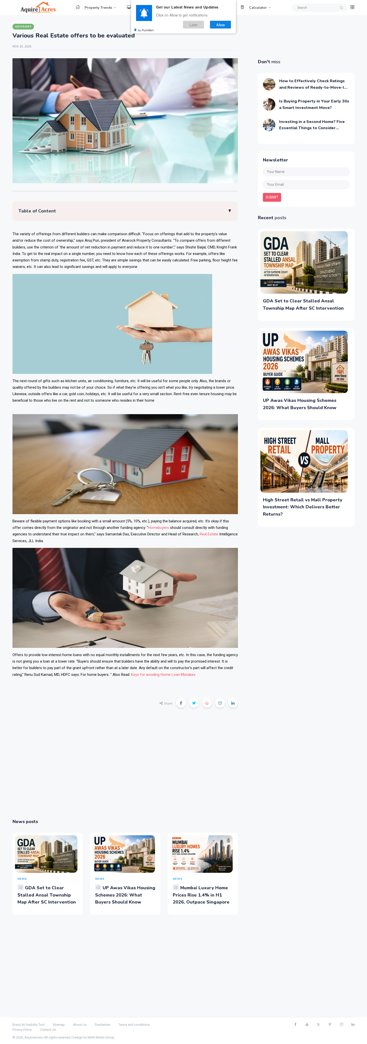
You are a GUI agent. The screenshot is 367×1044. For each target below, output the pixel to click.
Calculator (258, 7)
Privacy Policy (22, 1030)
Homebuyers (158, 527)
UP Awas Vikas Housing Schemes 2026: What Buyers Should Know (125, 895)
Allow (220, 24)
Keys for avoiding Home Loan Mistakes (163, 674)
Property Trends (98, 7)
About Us (80, 1025)
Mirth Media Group (101, 1037)
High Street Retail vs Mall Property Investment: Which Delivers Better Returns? (302, 507)
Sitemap (59, 1025)
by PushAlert (146, 30)
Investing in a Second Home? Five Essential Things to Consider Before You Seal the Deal (312, 128)
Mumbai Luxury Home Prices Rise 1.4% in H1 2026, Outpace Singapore (201, 895)
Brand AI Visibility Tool (28, 1025)
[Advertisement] (125, 766)
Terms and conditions (134, 1025)
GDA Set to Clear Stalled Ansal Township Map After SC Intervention (46, 895)
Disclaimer (102, 1025)
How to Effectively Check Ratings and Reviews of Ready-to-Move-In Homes (313, 87)
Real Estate (209, 534)
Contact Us (48, 1030)
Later (193, 24)
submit (272, 197)
